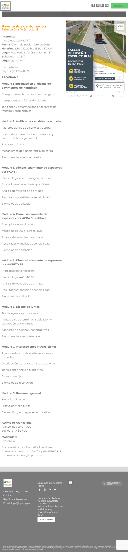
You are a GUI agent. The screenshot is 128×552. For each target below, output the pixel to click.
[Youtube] (106, 5)
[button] (64, 13)
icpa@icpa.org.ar (21, 503)
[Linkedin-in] (102, 5)
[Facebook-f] (93, 5)
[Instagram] (98, 5)
